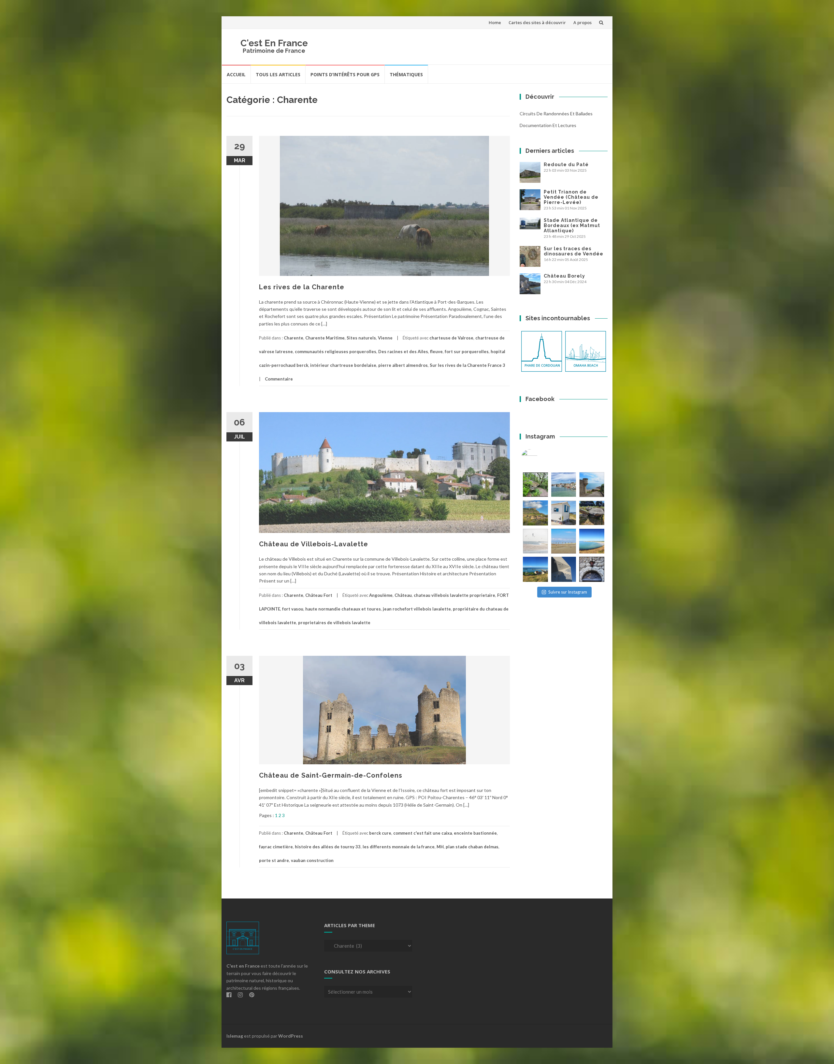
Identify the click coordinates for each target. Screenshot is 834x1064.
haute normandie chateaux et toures (343, 608)
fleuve (436, 351)
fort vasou (292, 608)
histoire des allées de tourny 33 (328, 846)
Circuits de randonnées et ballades (556, 113)
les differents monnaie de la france (399, 846)
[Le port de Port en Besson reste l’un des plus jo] (535, 569)
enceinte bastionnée (475, 833)
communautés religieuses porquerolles (335, 351)
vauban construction (312, 860)
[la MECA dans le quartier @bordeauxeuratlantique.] (563, 569)
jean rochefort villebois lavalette (417, 608)
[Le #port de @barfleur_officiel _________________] (563, 484)
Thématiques (406, 74)
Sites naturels (361, 337)
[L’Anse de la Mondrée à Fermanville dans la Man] (591, 541)
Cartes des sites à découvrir (537, 22)
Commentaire (279, 378)
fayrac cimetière (276, 846)
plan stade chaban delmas (472, 846)
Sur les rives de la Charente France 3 (467, 365)
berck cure (380, 833)
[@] (539, 457)
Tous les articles (278, 74)
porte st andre (274, 860)
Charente (293, 337)
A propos (582, 22)
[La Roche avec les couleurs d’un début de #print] (535, 512)
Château (403, 595)
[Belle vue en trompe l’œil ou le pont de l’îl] (563, 541)
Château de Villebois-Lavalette (313, 544)
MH (440, 846)
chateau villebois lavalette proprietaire (454, 595)
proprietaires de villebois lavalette (334, 622)
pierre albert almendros (403, 365)
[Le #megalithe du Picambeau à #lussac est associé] (535, 484)
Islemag (234, 1036)
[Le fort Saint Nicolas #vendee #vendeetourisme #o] (591, 484)
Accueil (236, 74)
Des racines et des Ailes (403, 351)
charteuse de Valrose (451, 337)
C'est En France (274, 43)
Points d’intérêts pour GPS (345, 74)
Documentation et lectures (548, 125)
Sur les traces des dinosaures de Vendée (573, 251)
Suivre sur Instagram (567, 592)
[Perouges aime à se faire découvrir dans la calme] (591, 569)
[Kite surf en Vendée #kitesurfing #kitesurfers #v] (535, 541)
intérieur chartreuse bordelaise (343, 365)
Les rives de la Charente (301, 287)
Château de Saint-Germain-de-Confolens (330, 775)
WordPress (290, 1036)
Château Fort (318, 595)
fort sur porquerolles (467, 351)
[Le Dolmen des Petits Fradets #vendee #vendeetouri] (591, 512)
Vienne (385, 337)
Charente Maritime (325, 337)
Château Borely (564, 276)
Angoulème (381, 595)
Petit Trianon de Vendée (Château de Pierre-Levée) (571, 197)
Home (495, 22)
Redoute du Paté (566, 164)
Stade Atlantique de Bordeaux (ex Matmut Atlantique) (572, 225)
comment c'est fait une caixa (422, 833)
